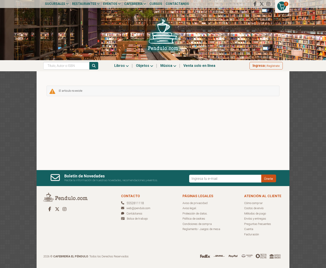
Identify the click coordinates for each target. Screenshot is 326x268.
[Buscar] (93, 65)
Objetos (143, 66)
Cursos (155, 4)
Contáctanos (177, 4)
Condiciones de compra (197, 224)
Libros (120, 66)
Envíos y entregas (255, 218)
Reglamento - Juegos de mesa (201, 229)
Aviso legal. (190, 208)
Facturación (251, 234)
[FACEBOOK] (255, 4)
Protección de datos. (195, 213)
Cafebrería (133, 4)
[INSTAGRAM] (268, 4)
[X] (261, 4)
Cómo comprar (253, 203)
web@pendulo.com (138, 208)
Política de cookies (194, 218)
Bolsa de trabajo (137, 218)
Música (166, 66)
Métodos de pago (255, 213)
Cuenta (248, 229)
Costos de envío (253, 208)
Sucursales (55, 4)
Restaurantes (84, 4)
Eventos (110, 4)
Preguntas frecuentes (257, 224)
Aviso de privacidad (195, 203)
